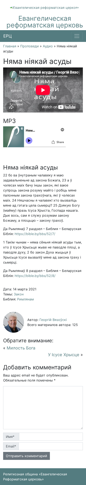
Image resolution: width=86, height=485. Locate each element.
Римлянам (25, 299)
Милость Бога (21, 347)
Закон (19, 294)
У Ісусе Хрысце (63, 354)
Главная (9, 46)
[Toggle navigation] (77, 36)
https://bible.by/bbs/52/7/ (35, 234)
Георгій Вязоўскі (53, 320)
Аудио (48, 46)
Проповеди (29, 46)
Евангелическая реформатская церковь (44, 21)
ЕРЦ (7, 36)
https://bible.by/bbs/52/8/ (35, 276)
